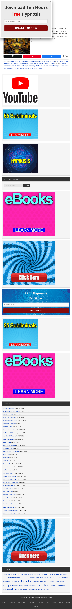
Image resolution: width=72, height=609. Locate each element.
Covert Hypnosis (54, 574)
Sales (63, 585)
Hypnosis (65, 577)
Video (52, 63)
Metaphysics (56, 66)
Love (55, 581)
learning (52, 581)
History (54, 577)
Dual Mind (64, 574)
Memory (62, 581)
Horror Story (59, 577)
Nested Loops (64, 66)
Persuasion (57, 585)
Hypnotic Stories (60, 61)
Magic (58, 581)
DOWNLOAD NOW (26, 28)
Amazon (63, 63)
